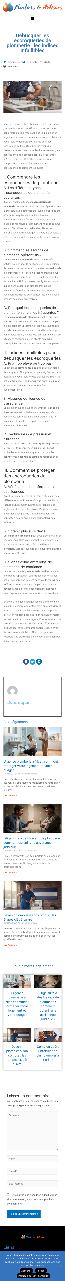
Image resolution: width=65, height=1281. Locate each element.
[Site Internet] (32, 1184)
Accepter (26, 1270)
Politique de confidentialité (33, 1275)
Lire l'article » (10, 795)
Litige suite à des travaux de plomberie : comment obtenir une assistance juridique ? (32, 842)
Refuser (41, 1270)
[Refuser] (60, 1266)
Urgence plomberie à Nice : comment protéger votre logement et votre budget (30, 766)
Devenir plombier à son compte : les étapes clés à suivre (17, 1055)
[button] (32, 18)
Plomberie (13, 66)
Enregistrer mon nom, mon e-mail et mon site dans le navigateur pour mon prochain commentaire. (32, 1199)
